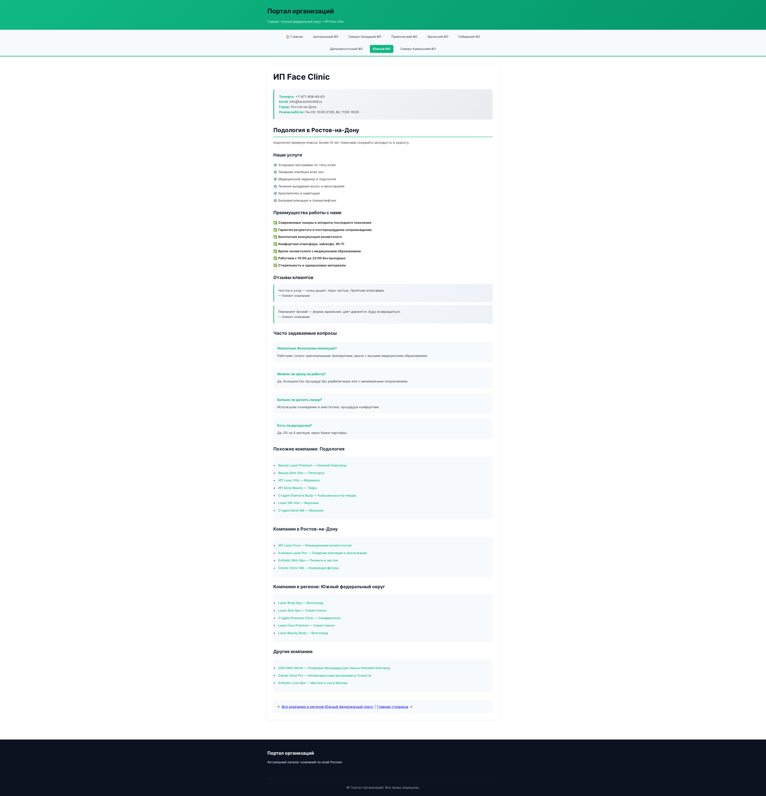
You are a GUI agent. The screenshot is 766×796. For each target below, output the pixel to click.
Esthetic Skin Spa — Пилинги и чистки (308, 560)
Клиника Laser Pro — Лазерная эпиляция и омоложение (322, 553)
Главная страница (392, 707)
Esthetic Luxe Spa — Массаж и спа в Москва (312, 683)
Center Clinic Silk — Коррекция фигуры (308, 568)
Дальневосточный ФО (346, 49)
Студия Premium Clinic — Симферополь (309, 618)
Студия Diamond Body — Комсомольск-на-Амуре (317, 495)
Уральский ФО (437, 37)
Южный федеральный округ (302, 21)
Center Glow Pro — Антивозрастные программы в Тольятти (324, 675)
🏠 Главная (294, 37)
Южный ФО (381, 49)
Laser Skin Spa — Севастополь (302, 610)
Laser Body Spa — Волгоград (300, 603)
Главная (272, 21)
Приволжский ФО (404, 37)
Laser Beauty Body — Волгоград (303, 633)
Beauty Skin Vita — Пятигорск (301, 473)
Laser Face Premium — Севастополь (306, 625)
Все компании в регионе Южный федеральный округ (328, 707)
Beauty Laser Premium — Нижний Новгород (312, 465)
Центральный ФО (326, 37)
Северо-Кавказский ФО (418, 49)
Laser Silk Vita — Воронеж (298, 503)
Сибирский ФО (469, 37)
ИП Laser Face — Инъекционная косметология (314, 545)
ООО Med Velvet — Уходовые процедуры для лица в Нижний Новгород (334, 668)
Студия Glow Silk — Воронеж (301, 510)
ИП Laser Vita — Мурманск (299, 480)
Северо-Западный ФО (364, 37)
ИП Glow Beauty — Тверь (297, 488)
